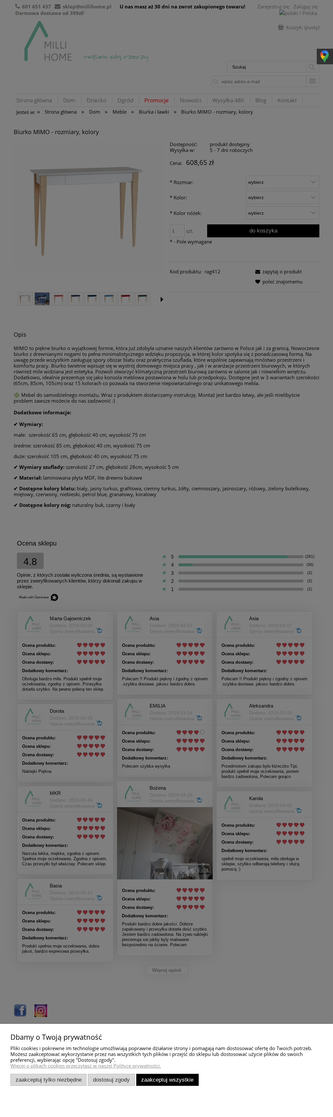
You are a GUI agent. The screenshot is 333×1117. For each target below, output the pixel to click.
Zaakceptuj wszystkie (167, 1079)
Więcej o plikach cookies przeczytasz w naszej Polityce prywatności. (85, 1065)
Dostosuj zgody (111, 1079)
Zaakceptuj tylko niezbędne (49, 1079)
